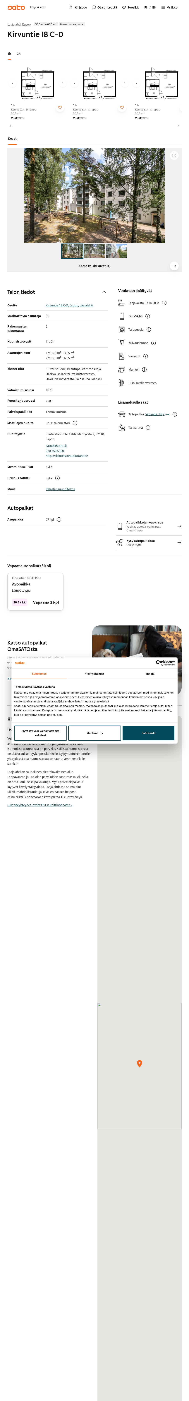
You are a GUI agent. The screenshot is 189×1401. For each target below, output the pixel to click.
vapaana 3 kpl (154, 414)
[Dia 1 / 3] (72, 251)
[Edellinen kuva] (12, 83)
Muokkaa (92, 733)
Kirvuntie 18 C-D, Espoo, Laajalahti (69, 305)
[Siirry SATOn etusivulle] (16, 7)
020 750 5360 (55, 451)
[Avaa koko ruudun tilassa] (174, 155)
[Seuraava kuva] (62, 83)
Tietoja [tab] (149, 673)
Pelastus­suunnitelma (60, 489)
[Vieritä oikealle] (178, 126)
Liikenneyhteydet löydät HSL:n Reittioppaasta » (39, 805)
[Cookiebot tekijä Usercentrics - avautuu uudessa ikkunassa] (158, 663)
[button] (75, 423)
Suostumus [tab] (39, 673)
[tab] (9, 54)
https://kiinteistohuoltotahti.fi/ (67, 456)
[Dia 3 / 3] (117, 251)
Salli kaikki (148, 733)
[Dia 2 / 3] (94, 251)
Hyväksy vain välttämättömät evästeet (40, 733)
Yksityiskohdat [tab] (94, 673)
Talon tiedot (21, 292)
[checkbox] (59, 107)
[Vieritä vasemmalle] (11, 126)
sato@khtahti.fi (56, 446)
